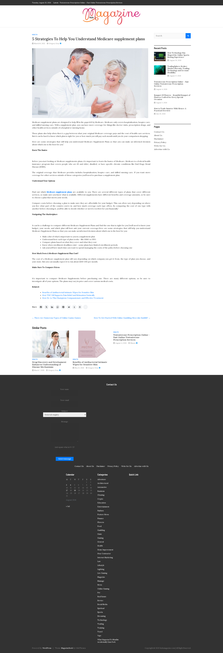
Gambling (101, 530)
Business (101, 491)
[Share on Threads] (80, 307)
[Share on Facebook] (41, 307)
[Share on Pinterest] (63, 307)
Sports (100, 612)
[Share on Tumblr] (74, 307)
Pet (98, 593)
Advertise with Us (162, 149)
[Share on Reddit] (69, 307)
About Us (158, 135)
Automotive (102, 487)
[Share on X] (46, 307)
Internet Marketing (105, 558)
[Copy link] (85, 307)
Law (99, 561)
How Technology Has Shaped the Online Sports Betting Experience (178, 55)
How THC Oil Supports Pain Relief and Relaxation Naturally (68, 295)
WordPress (47, 648)
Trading (100, 624)
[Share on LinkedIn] (52, 307)
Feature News (103, 514)
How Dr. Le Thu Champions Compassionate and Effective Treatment (72, 298)
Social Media (102, 604)
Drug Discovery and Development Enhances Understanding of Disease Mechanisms (49, 364)
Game (99, 534)
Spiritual (100, 608)
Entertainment (103, 507)
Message (64, 422)
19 (75, 490)
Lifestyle (100, 565)
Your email (64, 400)
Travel (99, 632)
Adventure (101, 479)
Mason (132, 343)
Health (34, 35)
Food (99, 526)
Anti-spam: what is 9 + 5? (65, 447)
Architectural (102, 483)
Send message (64, 459)
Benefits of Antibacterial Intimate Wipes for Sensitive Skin (68, 292)
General (100, 542)
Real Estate (101, 597)
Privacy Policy (160, 142)
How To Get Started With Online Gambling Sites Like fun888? (122, 318)
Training (100, 628)
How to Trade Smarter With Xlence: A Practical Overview (170, 109)
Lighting (100, 569)
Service (100, 601)
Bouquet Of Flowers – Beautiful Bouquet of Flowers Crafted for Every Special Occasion (92, 3)
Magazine (101, 577)
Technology (102, 620)
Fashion (100, 511)
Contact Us (159, 132)
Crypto (100, 499)
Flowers (100, 522)
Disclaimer (159, 139)
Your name (64, 389)
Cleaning (100, 495)
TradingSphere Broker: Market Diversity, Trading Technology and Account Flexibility (178, 69)
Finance (100, 518)
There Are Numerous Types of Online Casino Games (56, 318)
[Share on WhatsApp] (57, 307)
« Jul (68, 506)
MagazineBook (67, 648)
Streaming (101, 616)
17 (67, 490)
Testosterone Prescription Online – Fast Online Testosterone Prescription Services (131, 337)
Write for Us (159, 146)
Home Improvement (105, 550)
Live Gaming (102, 573)
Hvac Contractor (104, 554)
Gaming (100, 538)
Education (101, 503)
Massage (100, 581)
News (99, 585)
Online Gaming (103, 589)
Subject (65, 411)
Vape (99, 636)
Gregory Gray (54, 43)
